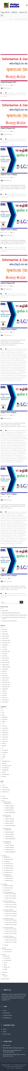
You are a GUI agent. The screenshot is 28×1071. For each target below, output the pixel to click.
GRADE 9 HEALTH (9, 849)
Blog (3, 715)
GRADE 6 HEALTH (9, 810)
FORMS (5, 969)
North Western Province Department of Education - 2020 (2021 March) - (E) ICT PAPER (13, 360)
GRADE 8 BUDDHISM (10, 838)
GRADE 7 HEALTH (9, 823)
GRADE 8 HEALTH (9, 836)
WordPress (21, 1066)
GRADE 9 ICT (8, 843)
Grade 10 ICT (5, 737)
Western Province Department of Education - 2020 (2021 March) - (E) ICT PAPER (14, 372)
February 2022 (5, 677)
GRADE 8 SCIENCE (9, 834)
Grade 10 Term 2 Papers (9, 230)
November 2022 (6, 662)
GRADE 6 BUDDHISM (10, 812)
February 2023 (5, 658)
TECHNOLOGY (5, 767)
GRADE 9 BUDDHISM (10, 851)
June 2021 (4, 693)
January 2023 (5, 660)
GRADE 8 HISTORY (9, 832)
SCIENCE (4, 763)
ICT (3, 93)
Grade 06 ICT (5, 728)
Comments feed (6, 789)
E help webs (6, 956)
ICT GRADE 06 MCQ (8, 859)
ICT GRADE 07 (7, 861)
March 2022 (5, 675)
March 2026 (5, 633)
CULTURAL (4, 719)
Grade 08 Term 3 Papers (11, 924)
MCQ (3, 800)
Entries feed (5, 787)
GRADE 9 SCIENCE (9, 847)
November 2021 (5, 684)
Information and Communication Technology (11, 355)
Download (4, 972)
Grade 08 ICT (5, 732)
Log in (3, 785)
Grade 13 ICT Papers (8, 885)
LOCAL (3, 754)
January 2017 (5, 702)
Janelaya (12, 1064)
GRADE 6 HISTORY (9, 805)
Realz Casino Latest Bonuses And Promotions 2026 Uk (14, 615)
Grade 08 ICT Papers (8, 918)
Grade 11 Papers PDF (8, 283)
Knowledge (4, 752)
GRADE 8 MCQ (7, 828)
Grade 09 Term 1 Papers (10, 911)
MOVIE (3, 756)
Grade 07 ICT (5, 730)
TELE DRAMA (5, 770)
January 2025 (5, 638)
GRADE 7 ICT (8, 816)
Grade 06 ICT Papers (8, 936)
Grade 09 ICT (5, 734)
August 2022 (5, 669)
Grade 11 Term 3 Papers (9, 329)
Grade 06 (4, 726)
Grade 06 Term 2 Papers (11, 939)
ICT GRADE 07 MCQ (8, 863)
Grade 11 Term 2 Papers (9, 494)
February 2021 (5, 699)
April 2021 (4, 695)
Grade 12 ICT (5, 741)
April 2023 (4, 655)
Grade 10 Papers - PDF (12, 93)
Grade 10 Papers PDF (8, 128)
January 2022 (5, 680)
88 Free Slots (5, 610)
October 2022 (5, 664)
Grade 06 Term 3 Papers (11, 942)
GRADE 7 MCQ (7, 815)
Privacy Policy (6, 1034)
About (3, 974)
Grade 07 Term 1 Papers (10, 928)
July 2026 (4, 629)
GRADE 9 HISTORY (9, 845)
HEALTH (4, 743)
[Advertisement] (14, 37)
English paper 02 (9, 878)
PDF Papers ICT (4, 96)
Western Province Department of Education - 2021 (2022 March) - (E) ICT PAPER (14, 377)
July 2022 (4, 671)
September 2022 (6, 666)
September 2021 (6, 686)
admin (13, 85)
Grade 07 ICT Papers (8, 927)
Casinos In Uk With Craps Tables (9, 620)
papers (5, 964)
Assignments (7, 967)
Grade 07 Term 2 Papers (11, 931)
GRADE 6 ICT (8, 803)
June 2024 (4, 649)
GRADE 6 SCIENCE (9, 807)
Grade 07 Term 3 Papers (11, 933)
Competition (5, 798)
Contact (5, 975)
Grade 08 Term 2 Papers (11, 922)
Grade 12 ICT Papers (8, 887)
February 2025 (5, 636)
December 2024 (6, 640)
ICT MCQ (4, 855)
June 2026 (4, 631)
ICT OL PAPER (7, 890)
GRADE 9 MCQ (7, 841)
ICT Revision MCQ (8, 949)
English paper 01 (9, 876)
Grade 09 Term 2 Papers (11, 913)
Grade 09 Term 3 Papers (11, 915)
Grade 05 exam (7, 874)
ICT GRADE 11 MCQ (8, 872)
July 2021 (4, 691)
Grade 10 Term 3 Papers (9, 174)
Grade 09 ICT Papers (8, 909)
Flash (5, 1066)
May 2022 (4, 673)
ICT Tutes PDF (7, 958)
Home (3, 796)
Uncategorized (5, 774)
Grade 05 (6, 945)
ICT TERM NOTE (7, 960)
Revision (4, 948)
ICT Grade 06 (5, 750)
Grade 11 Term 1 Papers (8, 412)
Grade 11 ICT (5, 739)
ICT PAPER (4, 884)
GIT (3, 723)
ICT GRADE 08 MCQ (8, 865)
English (3, 721)
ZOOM (5, 962)
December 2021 (6, 682)
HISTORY (4, 745)
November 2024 (6, 642)
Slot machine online (6, 765)
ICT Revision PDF (8, 951)
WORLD (4, 776)
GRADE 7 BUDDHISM (10, 825)
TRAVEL (4, 772)
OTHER (4, 954)
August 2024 (5, 644)
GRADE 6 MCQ (7, 802)
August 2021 (5, 688)
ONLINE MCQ (7, 857)
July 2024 (4, 647)
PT (2, 759)
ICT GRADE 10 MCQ (8, 870)
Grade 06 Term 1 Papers (10, 937)
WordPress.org (5, 791)
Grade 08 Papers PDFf (8, 82)
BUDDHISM (4, 717)
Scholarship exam (6, 761)
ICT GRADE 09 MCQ (8, 868)
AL (2, 710)
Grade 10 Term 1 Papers (9, 575)
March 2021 (4, 697)
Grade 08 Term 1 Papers (10, 920)
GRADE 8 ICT (8, 829)
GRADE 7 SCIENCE (9, 821)
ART (3, 712)
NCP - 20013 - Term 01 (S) (20, 94)
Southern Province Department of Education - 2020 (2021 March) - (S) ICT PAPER (13, 365)
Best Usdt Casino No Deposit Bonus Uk (11, 612)
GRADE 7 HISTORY (9, 818)
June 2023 (4, 653)
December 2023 (6, 651)
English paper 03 (9, 880)
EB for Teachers (5, 978)
